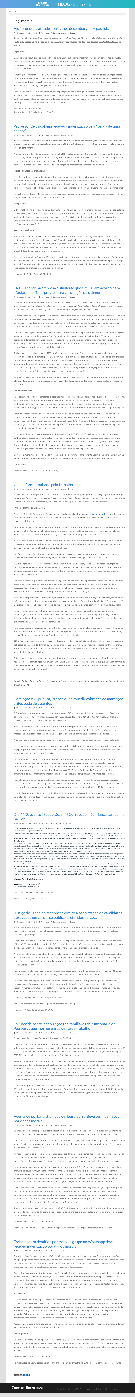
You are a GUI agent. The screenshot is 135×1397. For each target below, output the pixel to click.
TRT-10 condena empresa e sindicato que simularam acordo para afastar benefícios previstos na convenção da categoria (67, 290)
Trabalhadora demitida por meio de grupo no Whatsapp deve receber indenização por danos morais (64, 1243)
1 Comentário (57, 823)
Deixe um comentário (59, 33)
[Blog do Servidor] (76, 4)
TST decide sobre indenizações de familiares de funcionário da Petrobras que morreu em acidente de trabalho (64, 1026)
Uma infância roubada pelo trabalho (43, 484)
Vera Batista (45, 33)
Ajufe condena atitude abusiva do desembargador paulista (61, 28)
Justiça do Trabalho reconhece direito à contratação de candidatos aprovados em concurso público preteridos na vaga (68, 915)
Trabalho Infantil (97, 514)
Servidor (72, 33)
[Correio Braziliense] (44, 4)
